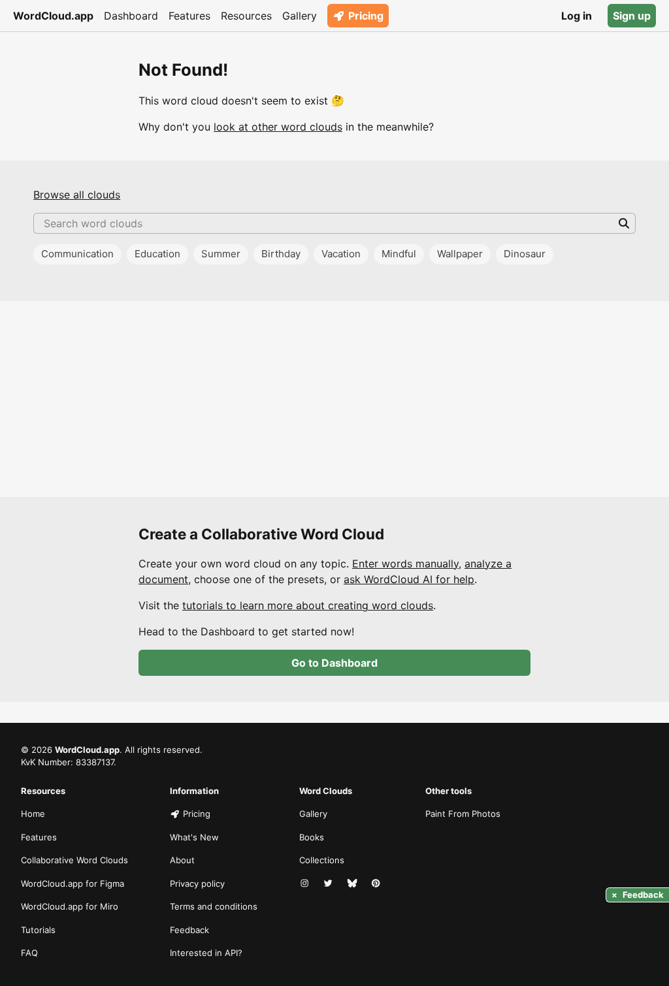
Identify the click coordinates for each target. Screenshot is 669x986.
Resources (246, 15)
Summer (220, 253)
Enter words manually (405, 563)
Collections (321, 860)
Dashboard (131, 15)
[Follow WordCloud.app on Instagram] (305, 884)
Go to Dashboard (334, 662)
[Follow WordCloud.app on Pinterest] (376, 884)
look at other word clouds (278, 126)
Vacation (341, 253)
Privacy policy (197, 883)
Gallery (299, 15)
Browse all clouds (76, 194)
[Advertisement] (334, 399)
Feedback (189, 930)
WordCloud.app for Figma (72, 883)
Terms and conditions (213, 906)
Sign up (632, 15)
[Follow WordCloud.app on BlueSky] (353, 884)
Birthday (281, 253)
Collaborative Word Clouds (74, 860)
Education (157, 253)
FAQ (29, 952)
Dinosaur (525, 253)
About (182, 860)
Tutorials (38, 930)
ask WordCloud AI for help (409, 579)
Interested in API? (206, 952)
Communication (77, 253)
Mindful (399, 253)
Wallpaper (460, 253)
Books (311, 837)
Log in (576, 15)
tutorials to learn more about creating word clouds (307, 605)
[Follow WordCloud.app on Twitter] (329, 884)
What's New (194, 837)
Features (189, 15)
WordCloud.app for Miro (69, 906)
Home (33, 813)
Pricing (365, 15)
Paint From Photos (462, 813)
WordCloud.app (53, 15)
